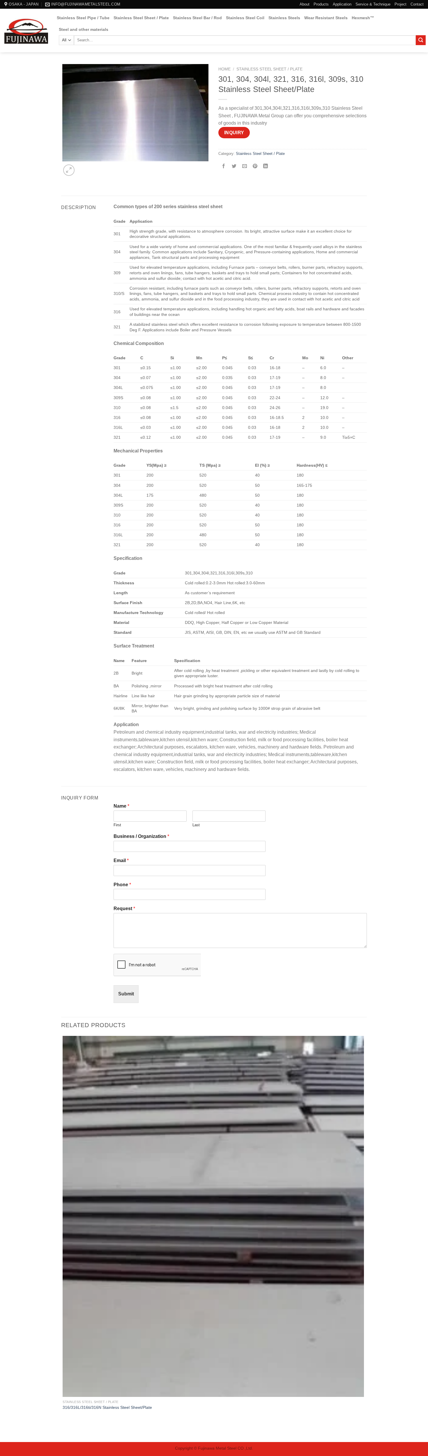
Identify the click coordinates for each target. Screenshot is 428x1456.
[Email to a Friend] (245, 166)
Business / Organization (141, 836)
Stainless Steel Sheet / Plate (141, 17)
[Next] (83, 167)
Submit (126, 993)
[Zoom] (69, 170)
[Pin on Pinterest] (255, 166)
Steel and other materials (83, 29)
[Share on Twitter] (234, 166)
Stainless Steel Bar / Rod (197, 17)
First (117, 825)
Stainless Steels (284, 17)
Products (321, 4)
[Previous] (64, 1431)
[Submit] (421, 40)
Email (121, 860)
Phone (122, 884)
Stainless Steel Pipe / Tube (83, 17)
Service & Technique (373, 4)
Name (121, 806)
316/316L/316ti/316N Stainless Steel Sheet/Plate (107, 1407)
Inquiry (234, 132)
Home (224, 69)
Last (196, 825)
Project (400, 4)
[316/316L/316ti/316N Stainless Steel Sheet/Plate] (213, 1216)
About (304, 4)
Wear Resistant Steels (326, 17)
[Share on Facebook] (224, 166)
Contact (417, 4)
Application (342, 4)
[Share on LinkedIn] (265, 166)
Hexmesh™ (363, 17)
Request (124, 908)
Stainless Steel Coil (245, 17)
